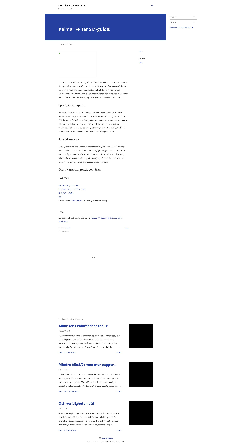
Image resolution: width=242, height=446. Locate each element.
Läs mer (118, 353)
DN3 (74, 189)
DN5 (84, 189)
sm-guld (118, 218)
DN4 (78, 189)
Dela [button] (140, 52)
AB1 (63, 185)
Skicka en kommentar (71, 391)
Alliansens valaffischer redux (83, 325)
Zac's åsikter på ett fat (72, 5)
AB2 (67, 185)
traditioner (63, 221)
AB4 (77, 185)
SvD (60, 193)
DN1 (64, 189)
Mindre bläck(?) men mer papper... (88, 364)
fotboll (110, 218)
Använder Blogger (107, 438)
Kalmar (103, 218)
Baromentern (76, 200)
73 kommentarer (70, 353)
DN (60, 189)
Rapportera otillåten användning (181, 27)
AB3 (72, 185)
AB (60, 185)
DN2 (69, 189)
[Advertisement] (91, 294)
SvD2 (71, 193)
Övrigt (141, 62)
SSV (60, 197)
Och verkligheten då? (76, 403)
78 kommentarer (70, 430)
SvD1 (65, 193)
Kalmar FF (95, 218)
